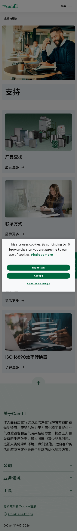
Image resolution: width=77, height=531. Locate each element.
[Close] (69, 244)
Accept (38, 275)
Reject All (38, 267)
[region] (38, 265)
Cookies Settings (38, 283)
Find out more (42, 254)
